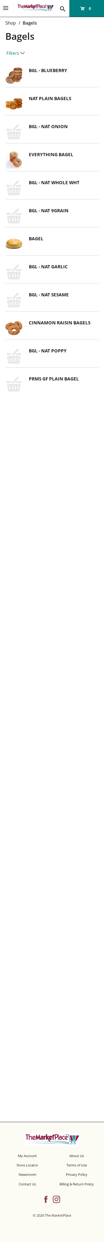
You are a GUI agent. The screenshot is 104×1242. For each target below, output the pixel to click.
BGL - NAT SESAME (49, 295)
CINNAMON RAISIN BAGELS (59, 323)
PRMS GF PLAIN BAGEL (54, 379)
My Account (27, 1155)
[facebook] (45, 1199)
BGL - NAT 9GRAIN (49, 210)
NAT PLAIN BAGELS (50, 98)
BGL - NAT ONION (48, 126)
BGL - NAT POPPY (48, 351)
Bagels (30, 23)
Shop (10, 23)
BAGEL (36, 238)
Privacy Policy (76, 1174)
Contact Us (27, 1184)
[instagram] (56, 1199)
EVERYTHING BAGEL (51, 154)
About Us (76, 1155)
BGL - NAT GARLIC (48, 267)
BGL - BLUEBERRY (48, 70)
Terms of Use (76, 1165)
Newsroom (27, 1174)
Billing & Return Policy (76, 1184)
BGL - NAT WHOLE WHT (54, 182)
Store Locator (27, 1165)
